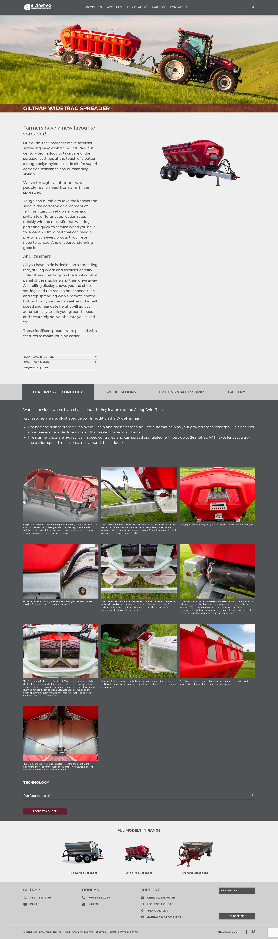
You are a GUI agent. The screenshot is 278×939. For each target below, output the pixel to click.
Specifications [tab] (120, 392)
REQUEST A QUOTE (36, 367)
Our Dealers (137, 7)
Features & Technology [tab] (58, 392)
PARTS (31, 904)
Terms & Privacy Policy (123, 931)
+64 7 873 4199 (37, 897)
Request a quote (156, 904)
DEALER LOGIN (229, 932)
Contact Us (179, 7)
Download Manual (61, 362)
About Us (114, 7)
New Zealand (236, 890)
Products (94, 7)
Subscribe (237, 916)
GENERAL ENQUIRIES (158, 897)
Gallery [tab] (236, 392)
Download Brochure (61, 357)
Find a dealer (154, 910)
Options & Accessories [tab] (182, 392)
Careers (158, 7)
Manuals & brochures (160, 917)
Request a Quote (45, 811)
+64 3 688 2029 (96, 897)
